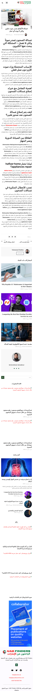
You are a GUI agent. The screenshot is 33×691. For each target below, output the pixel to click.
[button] (6, 2)
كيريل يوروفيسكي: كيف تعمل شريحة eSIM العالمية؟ (17, 573)
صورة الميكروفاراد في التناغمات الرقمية (20, 597)
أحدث (17, 25)
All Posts (20, 253)
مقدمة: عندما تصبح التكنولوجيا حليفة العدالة (18, 344)
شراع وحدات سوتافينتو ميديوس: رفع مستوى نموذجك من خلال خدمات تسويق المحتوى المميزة (17, 412)
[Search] (2, 377)
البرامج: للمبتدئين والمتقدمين (15, 510)
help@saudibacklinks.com (16, 677)
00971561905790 (16, 680)
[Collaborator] (20, 646)
